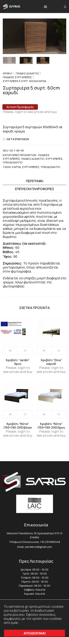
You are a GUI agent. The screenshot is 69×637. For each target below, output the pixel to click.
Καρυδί (16, 167)
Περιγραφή (34, 181)
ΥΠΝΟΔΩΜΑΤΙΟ (12, 162)
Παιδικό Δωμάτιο (27, 73)
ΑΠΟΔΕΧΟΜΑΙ (35, 633)
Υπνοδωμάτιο (50, 167)
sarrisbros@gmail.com (38, 547)
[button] (45, 7)
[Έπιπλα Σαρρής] (11, 8)
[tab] (34, 181)
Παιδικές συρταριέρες (17, 77)
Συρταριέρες (54, 159)
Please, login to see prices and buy (30, 112)
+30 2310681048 (50, 542)
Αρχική (7, 73)
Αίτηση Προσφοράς (20, 107)
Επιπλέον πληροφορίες (34, 189)
